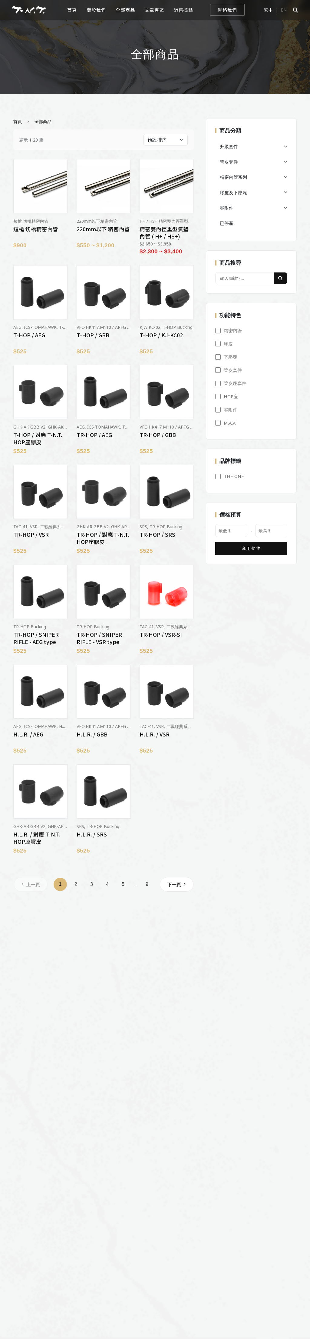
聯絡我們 (227, 10)
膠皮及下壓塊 (233, 192)
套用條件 (251, 548)
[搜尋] (280, 278)
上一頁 (33, 884)
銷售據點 (183, 10)
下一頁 (174, 884)
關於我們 (96, 10)
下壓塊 (230, 357)
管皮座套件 (235, 383)
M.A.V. (230, 423)
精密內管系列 (233, 177)
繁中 (268, 10)
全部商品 (125, 10)
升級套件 (229, 146)
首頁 (72, 10)
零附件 (226, 208)
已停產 (226, 223)
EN (284, 10)
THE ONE (234, 476)
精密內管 (233, 330)
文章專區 (154, 10)
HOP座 (231, 396)
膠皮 (228, 344)
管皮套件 (229, 162)
